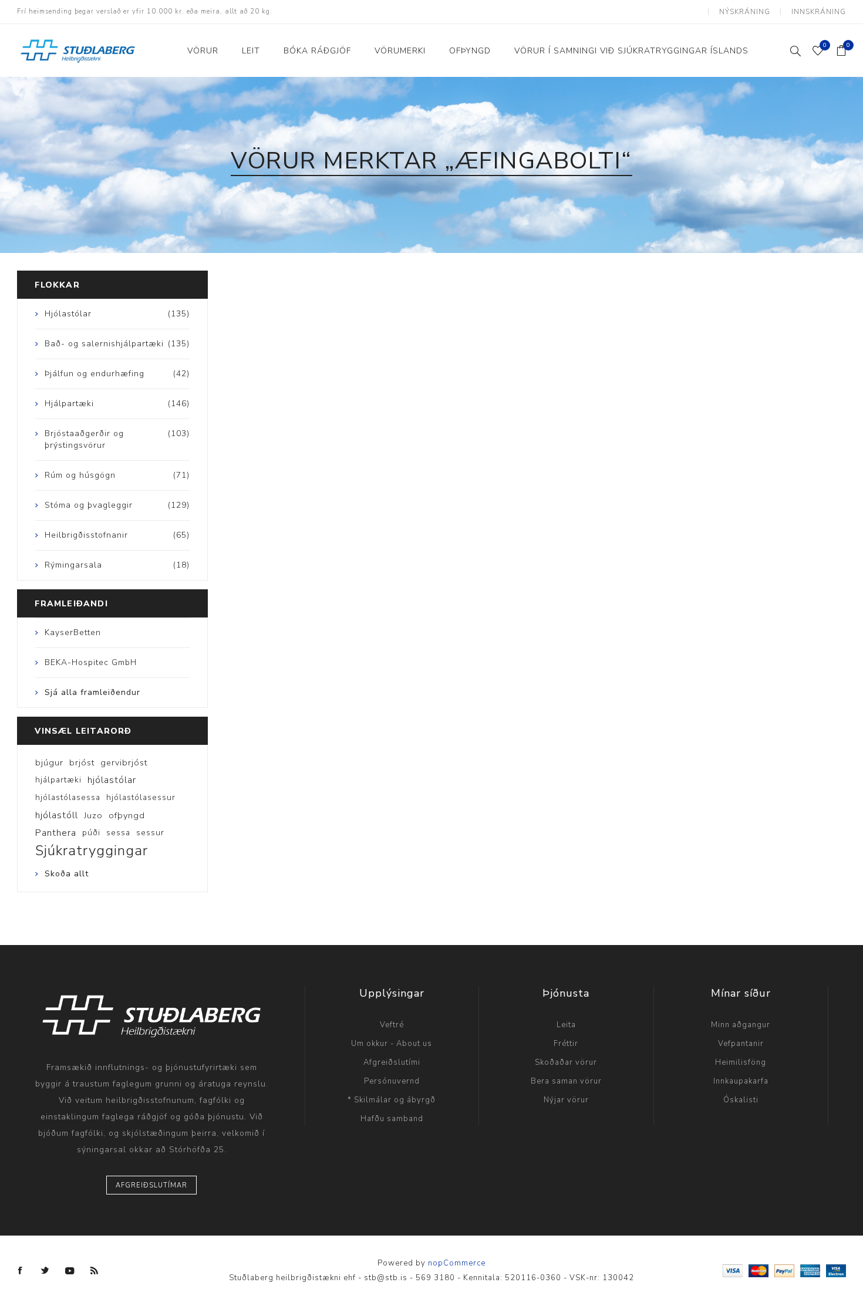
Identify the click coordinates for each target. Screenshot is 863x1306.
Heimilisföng (740, 1062)
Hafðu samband (391, 1118)
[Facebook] (20, 1270)
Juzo (93, 815)
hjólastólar (111, 780)
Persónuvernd (392, 1081)
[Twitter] (45, 1270)
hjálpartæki (58, 779)
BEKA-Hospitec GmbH (91, 662)
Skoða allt (67, 873)
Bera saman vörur (566, 1081)
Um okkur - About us (391, 1043)
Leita (566, 1025)
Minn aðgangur (740, 1025)
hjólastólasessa (67, 797)
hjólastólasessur (141, 797)
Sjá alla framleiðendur (92, 692)
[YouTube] (69, 1270)
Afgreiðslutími (391, 1062)
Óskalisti (741, 1100)
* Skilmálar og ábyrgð (392, 1100)
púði (91, 832)
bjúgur (49, 762)
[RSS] (94, 1270)
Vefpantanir (741, 1043)
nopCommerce (457, 1263)
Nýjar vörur (566, 1100)
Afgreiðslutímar (151, 1185)
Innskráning (818, 11)
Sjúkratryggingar (91, 850)
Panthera (55, 832)
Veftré (392, 1025)
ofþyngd (127, 815)
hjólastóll (56, 815)
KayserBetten (73, 632)
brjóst (82, 762)
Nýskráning (744, 11)
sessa (118, 832)
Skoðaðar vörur (566, 1062)
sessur (150, 832)
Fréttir (566, 1043)
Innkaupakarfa (740, 1081)
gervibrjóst (123, 762)
